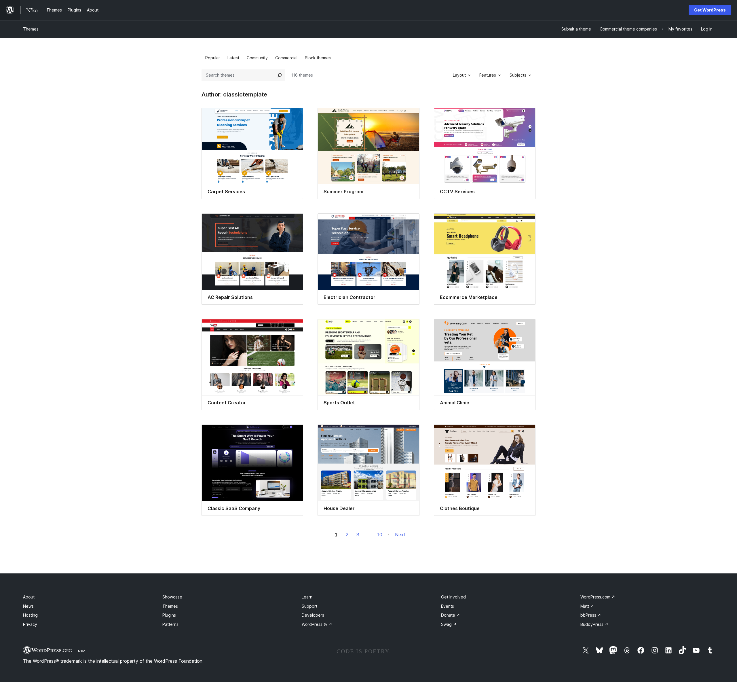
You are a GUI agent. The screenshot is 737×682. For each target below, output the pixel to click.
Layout (459, 75)
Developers (313, 615)
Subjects (518, 75)
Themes (31, 28)
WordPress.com (597, 596)
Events (447, 606)
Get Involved (453, 596)
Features (487, 75)
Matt (587, 606)
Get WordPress (710, 9)
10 (379, 534)
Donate (450, 615)
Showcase (172, 596)
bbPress (590, 615)
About (29, 596)
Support (309, 606)
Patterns (170, 624)
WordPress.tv (317, 624)
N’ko (82, 651)
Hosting (30, 615)
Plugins (169, 615)
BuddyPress (594, 624)
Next (400, 534)
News (28, 606)
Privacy (30, 624)
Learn (307, 596)
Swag (449, 624)
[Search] (279, 75)
